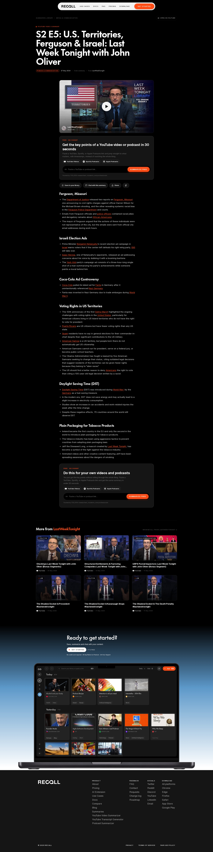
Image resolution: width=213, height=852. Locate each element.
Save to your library (72, 185)
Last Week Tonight (117, 446)
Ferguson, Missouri (123, 199)
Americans (111, 370)
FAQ (103, 6)
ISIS (133, 247)
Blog (94, 807)
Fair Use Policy (167, 845)
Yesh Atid (71, 262)
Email (150, 803)
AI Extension (98, 792)
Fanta (98, 285)
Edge (164, 792)
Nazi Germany (96, 288)
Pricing (112, 6)
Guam (65, 333)
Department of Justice (78, 199)
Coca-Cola (67, 285)
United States (104, 315)
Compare (97, 803)
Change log (135, 796)
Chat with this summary (97, 185)
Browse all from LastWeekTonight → (160, 529)
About (95, 784)
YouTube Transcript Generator (107, 819)
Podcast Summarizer (103, 823)
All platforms (168, 784)
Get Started (144, 6)
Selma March (101, 312)
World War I (118, 390)
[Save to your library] (77, 538)
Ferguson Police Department (82, 210)
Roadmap (134, 800)
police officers (104, 214)
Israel (64, 247)
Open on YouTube (167, 18)
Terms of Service (146, 845)
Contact (133, 788)
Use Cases (85, 6)
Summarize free (138, 169)
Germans (66, 393)
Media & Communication (67, 18)
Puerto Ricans (69, 326)
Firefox (165, 796)
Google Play (168, 807)
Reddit (150, 788)
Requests (134, 792)
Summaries (98, 811)
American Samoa (70, 341)
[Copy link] (126, 185)
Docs (95, 6)
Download (124, 6)
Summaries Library (44, 18)
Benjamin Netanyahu (87, 244)
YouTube (151, 796)
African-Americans (102, 217)
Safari (165, 800)
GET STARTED (78, 649)
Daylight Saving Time (72, 390)
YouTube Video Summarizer (106, 815)
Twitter (150, 784)
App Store (167, 803)
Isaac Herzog (68, 255)
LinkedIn (151, 800)
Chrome (166, 788)
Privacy (129, 845)
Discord (151, 792)
